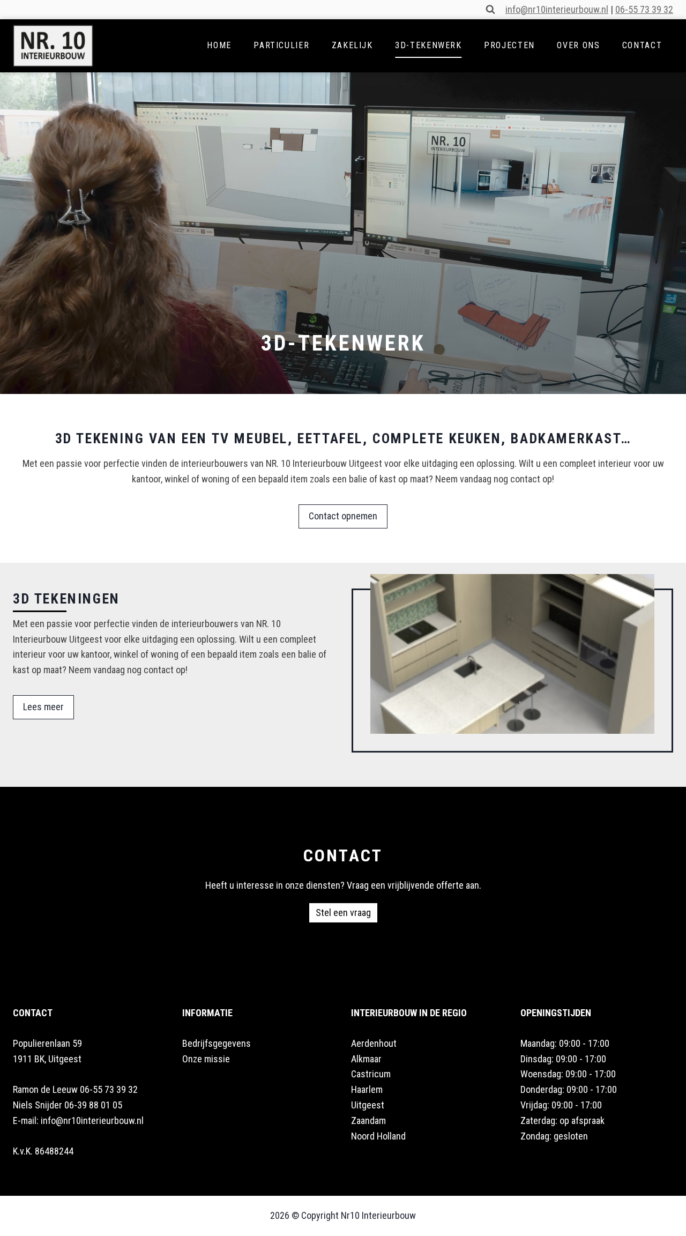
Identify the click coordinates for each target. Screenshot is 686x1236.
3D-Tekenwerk (428, 45)
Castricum (371, 1073)
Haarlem (367, 1089)
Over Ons (578, 45)
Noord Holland (378, 1136)
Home (219, 45)
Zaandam (368, 1120)
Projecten (509, 45)
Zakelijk (352, 45)
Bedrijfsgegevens (216, 1043)
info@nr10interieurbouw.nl (556, 9)
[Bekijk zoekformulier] (490, 9)
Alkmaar (366, 1058)
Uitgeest (367, 1105)
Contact (642, 45)
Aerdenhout (374, 1043)
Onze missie (206, 1058)
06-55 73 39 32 (644, 9)
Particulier (281, 45)
